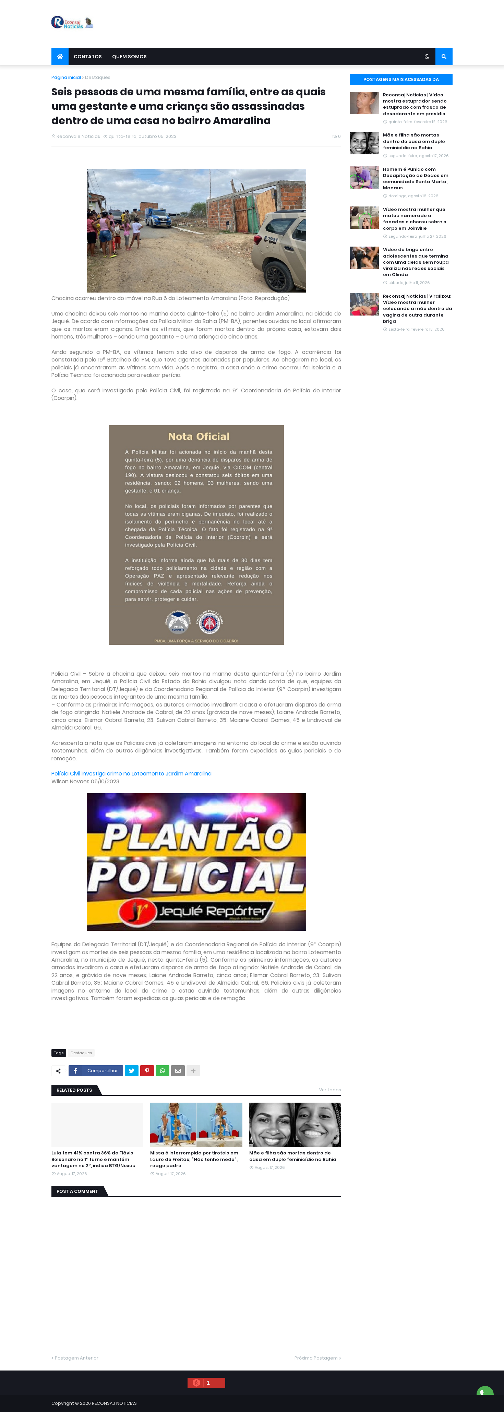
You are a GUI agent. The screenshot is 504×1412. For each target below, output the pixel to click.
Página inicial (66, 77)
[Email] (178, 1070)
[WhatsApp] (162, 1070)
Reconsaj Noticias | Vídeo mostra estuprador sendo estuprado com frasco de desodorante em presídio (415, 104)
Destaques (97, 77)
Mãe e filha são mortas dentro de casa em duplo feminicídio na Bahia (292, 1156)
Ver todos (330, 1090)
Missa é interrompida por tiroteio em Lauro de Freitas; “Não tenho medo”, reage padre (194, 1159)
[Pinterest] (147, 1070)
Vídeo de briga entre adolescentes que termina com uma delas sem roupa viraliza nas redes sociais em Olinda (416, 262)
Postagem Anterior (76, 1358)
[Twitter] (132, 1070)
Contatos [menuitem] (88, 56)
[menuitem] (60, 56)
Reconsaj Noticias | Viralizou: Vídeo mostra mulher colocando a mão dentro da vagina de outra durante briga (417, 308)
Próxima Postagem (316, 1358)
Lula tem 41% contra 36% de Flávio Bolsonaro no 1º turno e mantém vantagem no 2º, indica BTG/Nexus (93, 1159)
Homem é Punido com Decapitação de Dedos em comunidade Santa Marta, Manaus (415, 178)
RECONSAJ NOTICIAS (114, 1403)
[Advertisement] (328, 24)
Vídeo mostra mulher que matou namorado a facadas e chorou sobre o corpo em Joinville (414, 219)
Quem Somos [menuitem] (129, 56)
